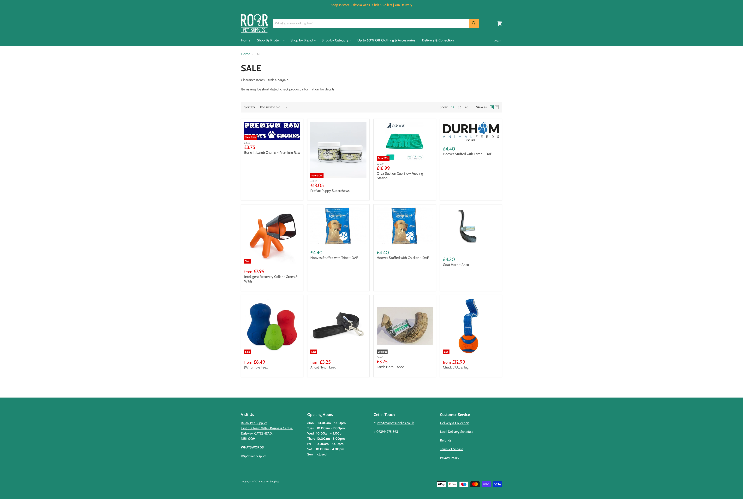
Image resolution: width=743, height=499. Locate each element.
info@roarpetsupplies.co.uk (395, 423)
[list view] (497, 107)
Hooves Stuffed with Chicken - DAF (403, 258)
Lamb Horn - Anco (390, 367)
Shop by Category (335, 40)
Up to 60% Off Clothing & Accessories (386, 40)
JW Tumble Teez (256, 367)
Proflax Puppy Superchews (329, 191)
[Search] (474, 23)
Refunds (445, 440)
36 (459, 107)
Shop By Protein (269, 40)
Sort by (249, 107)
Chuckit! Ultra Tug (455, 367)
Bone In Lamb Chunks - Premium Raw (272, 152)
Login (497, 40)
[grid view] (492, 107)
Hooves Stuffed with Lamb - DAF (467, 154)
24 (452, 107)
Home (245, 40)
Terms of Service (451, 449)
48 (466, 107)
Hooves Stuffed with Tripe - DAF (334, 258)
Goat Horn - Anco (456, 265)
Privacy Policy (449, 458)
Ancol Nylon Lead (323, 367)
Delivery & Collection (438, 40)
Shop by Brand (302, 40)
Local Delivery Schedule (456, 432)
